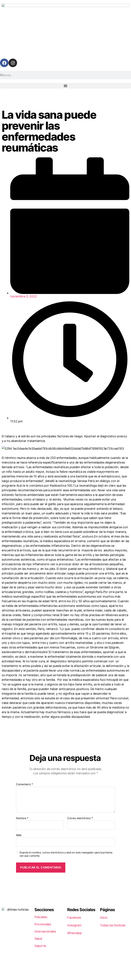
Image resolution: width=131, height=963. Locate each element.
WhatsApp (74, 933)
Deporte (40, 946)
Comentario (24, 784)
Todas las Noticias (112, 925)
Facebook (74, 917)
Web (18, 835)
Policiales (40, 917)
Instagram (74, 925)
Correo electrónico (80, 818)
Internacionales (45, 931)
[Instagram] (13, 63)
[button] (65, 86)
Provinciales (42, 924)
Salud (38, 938)
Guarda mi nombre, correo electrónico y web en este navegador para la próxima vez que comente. (65, 854)
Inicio (103, 917)
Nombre (22, 818)
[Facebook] (4, 63)
